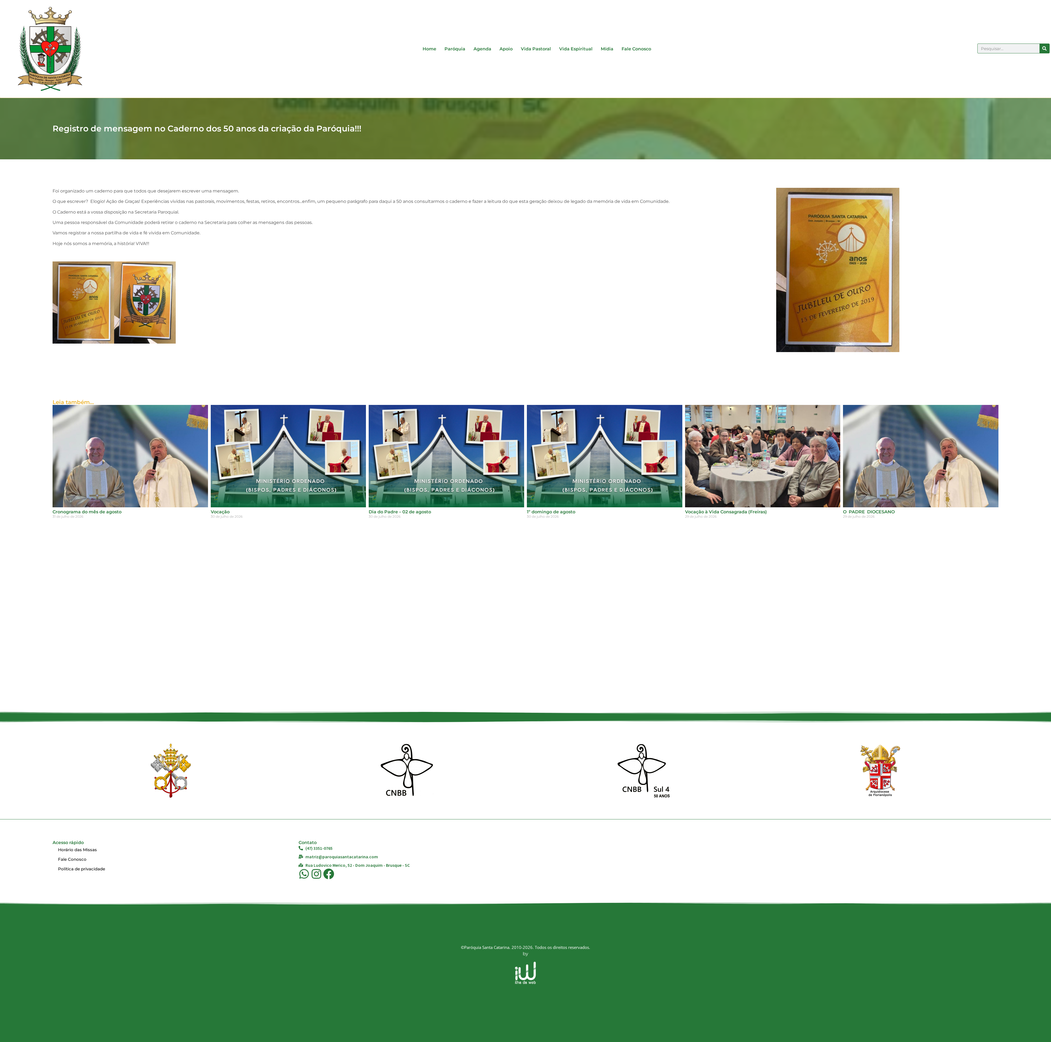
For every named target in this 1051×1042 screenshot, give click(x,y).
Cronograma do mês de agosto (87, 511)
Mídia (607, 48)
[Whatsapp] (304, 873)
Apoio (506, 48)
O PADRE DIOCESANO (869, 511)
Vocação (220, 511)
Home (429, 48)
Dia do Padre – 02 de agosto (400, 511)
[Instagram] (316, 873)
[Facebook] (328, 873)
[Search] (1044, 48)
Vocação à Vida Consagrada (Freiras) (726, 511)
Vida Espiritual (576, 48)
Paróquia (454, 48)
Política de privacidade (81, 868)
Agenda (482, 48)
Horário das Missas (77, 849)
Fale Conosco (636, 48)
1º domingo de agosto (551, 511)
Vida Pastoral (536, 48)
